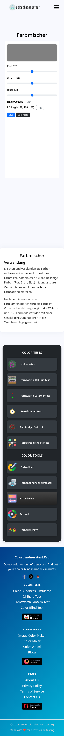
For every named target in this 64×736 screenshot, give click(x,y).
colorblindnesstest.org (40, 724)
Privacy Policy (32, 686)
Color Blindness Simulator (32, 591)
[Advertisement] (32, 214)
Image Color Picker (32, 635)
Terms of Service (32, 691)
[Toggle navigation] (56, 7)
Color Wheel (32, 647)
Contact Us (32, 697)
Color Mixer (32, 641)
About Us (32, 680)
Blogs (32, 652)
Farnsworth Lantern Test (32, 602)
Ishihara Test (32, 596)
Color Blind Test (32, 608)
